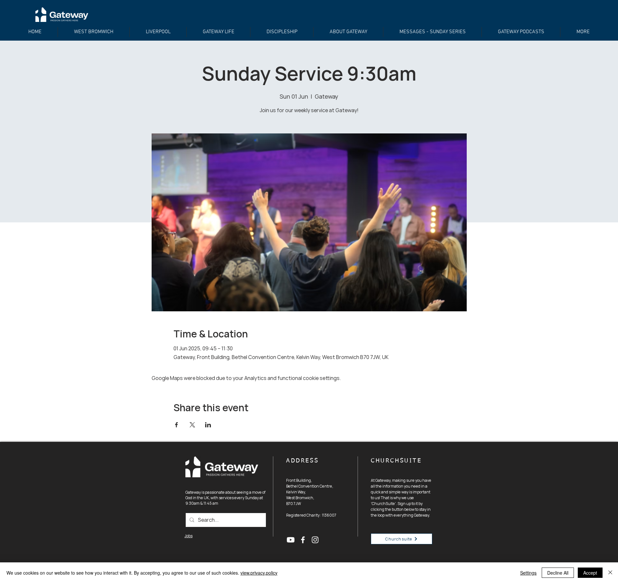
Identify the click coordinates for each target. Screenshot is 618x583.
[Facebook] (302, 539)
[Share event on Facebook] (176, 424)
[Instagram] (315, 539)
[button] (281, 32)
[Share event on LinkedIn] (208, 424)
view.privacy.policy (258, 572)
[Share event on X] (192, 424)
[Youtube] (290, 539)
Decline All (557, 572)
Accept (590, 572)
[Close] (610, 573)
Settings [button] (528, 572)
